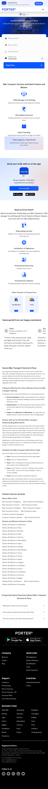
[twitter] (8, 774)
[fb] (3, 774)
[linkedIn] (18, 774)
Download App (24, 188)
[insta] (13, 774)
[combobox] (24, 38)
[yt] (23, 774)
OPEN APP (39, 3)
